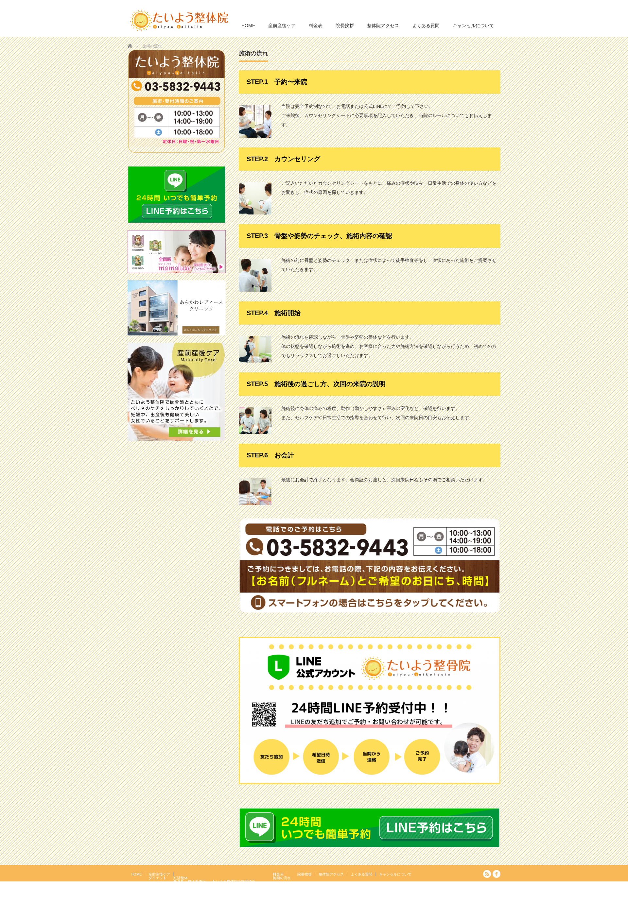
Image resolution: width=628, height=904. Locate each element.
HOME (248, 25)
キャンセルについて (473, 25)
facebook (496, 874)
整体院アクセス (383, 25)
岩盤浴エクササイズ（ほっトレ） (239, 885)
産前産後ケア (282, 25)
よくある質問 (426, 25)
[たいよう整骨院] (179, 20)
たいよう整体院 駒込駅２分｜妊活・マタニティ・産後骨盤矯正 (443, 899)
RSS (487, 874)
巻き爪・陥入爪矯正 (189, 881)
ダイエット (157, 878)
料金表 (316, 25)
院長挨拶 (345, 25)
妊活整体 (180, 878)
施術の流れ (282, 878)
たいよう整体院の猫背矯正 (233, 881)
